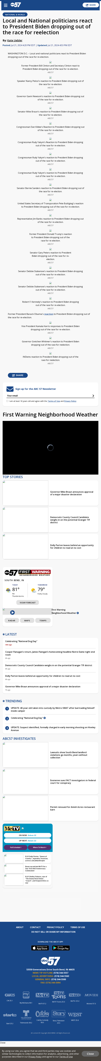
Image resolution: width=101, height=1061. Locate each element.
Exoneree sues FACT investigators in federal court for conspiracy (73, 781)
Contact (35, 927)
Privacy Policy (70, 401)
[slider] (15, 466)
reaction (48, 313)
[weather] (8, 590)
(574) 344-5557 (61, 972)
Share (92, 5)
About (20, 927)
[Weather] (28, 575)
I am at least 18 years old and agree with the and (42, 401)
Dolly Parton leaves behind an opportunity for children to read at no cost (72, 546)
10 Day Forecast (28, 602)
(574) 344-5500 (58, 979)
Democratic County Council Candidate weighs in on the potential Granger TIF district (70, 520)
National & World (15, 14)
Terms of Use (54, 401)
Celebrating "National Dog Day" (21, 641)
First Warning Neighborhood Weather (64, 611)
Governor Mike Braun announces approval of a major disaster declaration (71, 493)
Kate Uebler (14, 40)
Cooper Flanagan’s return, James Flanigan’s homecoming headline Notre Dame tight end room (50, 653)
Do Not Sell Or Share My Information (53, 931)
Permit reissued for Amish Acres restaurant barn (72, 808)
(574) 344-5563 (61, 976)
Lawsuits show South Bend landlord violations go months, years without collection (68, 755)
